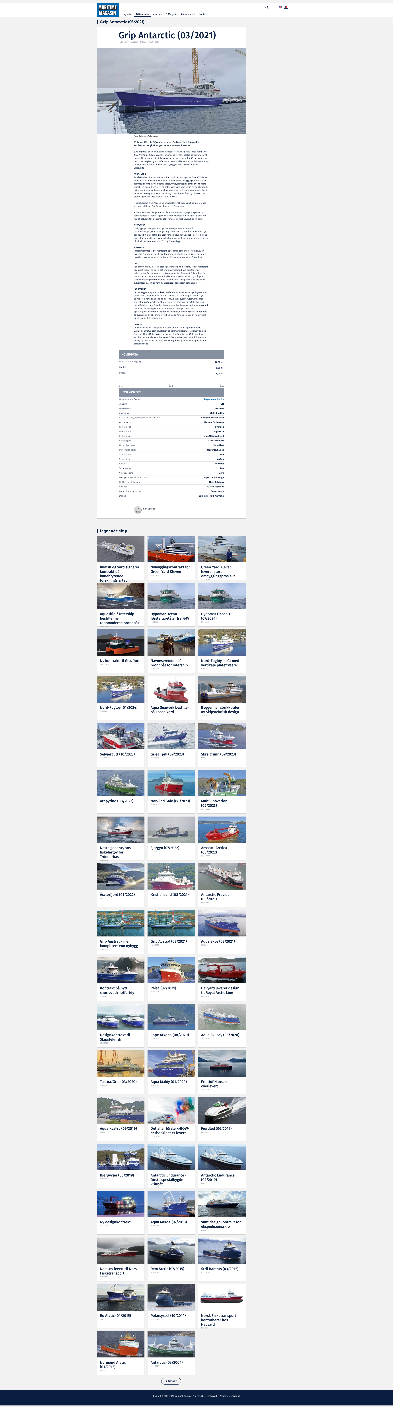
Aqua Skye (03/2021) (218, 941)
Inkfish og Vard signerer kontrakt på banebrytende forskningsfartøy (119, 574)
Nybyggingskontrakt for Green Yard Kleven (170, 570)
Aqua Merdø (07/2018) (169, 1222)
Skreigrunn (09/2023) (218, 754)
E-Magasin (171, 14)
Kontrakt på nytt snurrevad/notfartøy (117, 991)
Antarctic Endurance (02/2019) (218, 1178)
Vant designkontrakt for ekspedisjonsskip (221, 1224)
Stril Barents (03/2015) (219, 1269)
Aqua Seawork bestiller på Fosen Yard (170, 710)
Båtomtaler (142, 14)
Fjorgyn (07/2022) (165, 848)
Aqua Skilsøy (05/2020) (220, 1035)
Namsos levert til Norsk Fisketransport (119, 1271)
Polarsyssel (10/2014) (168, 1316)
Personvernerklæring (230, 1396)
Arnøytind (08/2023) (116, 801)
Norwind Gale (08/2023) (170, 801)
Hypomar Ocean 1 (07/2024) (215, 616)
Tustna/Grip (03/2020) (118, 1082)
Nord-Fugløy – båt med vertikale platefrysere (220, 663)
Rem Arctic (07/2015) (167, 1269)
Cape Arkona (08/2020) (170, 1035)
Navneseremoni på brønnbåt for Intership (169, 663)
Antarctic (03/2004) (167, 1362)
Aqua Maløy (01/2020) (169, 1082)
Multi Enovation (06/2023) (214, 803)
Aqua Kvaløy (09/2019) (118, 1129)
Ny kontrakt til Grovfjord (120, 661)
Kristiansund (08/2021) (170, 895)
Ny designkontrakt (115, 1222)
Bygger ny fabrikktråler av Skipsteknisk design (220, 710)
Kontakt (203, 14)
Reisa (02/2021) (163, 988)
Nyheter (128, 14)
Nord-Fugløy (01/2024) (118, 708)
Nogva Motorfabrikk (214, 399)
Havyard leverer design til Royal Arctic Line (220, 991)
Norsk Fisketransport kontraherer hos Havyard (218, 1320)
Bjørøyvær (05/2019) (117, 1175)
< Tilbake (171, 1381)
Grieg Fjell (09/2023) (167, 754)
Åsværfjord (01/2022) (117, 895)
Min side (157, 14)
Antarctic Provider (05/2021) (216, 897)
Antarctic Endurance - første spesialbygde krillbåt (169, 1180)
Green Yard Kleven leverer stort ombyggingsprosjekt (218, 572)
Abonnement (188, 14)
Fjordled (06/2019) (216, 1129)
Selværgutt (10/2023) (117, 754)
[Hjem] (108, 10)
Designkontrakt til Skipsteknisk (115, 1037)
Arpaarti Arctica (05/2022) (214, 850)
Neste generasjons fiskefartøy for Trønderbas (115, 852)
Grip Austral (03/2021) (169, 941)
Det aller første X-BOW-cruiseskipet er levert (170, 1131)
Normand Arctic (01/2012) (113, 1365)
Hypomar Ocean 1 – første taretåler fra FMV (170, 616)
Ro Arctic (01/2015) (115, 1316)
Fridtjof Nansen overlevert (214, 1084)
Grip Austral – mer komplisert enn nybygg (119, 944)
